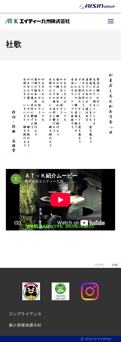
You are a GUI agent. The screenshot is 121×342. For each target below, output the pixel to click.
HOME (99, 264)
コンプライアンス (25, 314)
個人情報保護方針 (25, 325)
